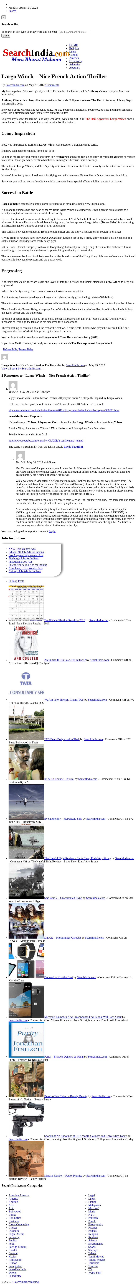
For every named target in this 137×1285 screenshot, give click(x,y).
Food (11, 1243)
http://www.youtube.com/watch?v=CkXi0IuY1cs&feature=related (46, 440)
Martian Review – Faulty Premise (63, 1175)
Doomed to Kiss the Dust (58, 977)
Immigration (15, 1266)
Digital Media (16, 1234)
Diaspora (14, 1230)
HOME (73, 45)
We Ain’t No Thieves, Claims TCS (64, 699)
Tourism (93, 1266)
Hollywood (15, 1259)
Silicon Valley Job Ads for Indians (28, 564)
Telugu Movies (96, 1259)
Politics (92, 1230)
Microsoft (93, 1208)
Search (12, 10)
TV (90, 1269)
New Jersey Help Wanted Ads (25, 568)
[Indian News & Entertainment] (36, 63)
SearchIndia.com (15, 84)
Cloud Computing (19, 1224)
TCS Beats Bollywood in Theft (62, 739)
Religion (93, 1234)
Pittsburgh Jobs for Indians (24, 558)
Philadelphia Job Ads (20, 561)
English (13, 1240)
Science (92, 1240)
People (92, 1221)
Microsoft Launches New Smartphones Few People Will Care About (82, 1016)
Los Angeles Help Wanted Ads (26, 555)
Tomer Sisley (26, 349)
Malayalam (94, 1205)
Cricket (13, 1227)
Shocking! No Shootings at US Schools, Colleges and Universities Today (85, 1135)
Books (12, 1214)
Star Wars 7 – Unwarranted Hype (63, 897)
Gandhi (13, 1250)
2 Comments (52, 84)
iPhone (12, 1272)
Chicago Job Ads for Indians (25, 571)
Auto (11, 1208)
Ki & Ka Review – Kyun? (59, 778)
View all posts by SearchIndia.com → (22, 368)
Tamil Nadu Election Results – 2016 (64, 620)
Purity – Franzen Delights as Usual (63, 1056)
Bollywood (15, 1211)
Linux (91, 1198)
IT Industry (15, 1275)
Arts (11, 1205)
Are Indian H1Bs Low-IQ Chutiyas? (65, 659)
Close (6, 35)
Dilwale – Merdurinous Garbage (62, 937)
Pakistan (93, 1217)
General (13, 1253)
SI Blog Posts (16, 580)
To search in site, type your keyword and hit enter (29, 31)
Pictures (92, 1227)
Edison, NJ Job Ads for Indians (26, 552)
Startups (92, 1250)
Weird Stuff (94, 1272)
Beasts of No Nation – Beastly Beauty (65, 1096)
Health (12, 1256)
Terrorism (93, 1262)
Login (52, 531)
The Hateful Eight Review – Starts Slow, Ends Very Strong (77, 858)
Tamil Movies (96, 1256)
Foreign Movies (17, 1246)
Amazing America (19, 1195)
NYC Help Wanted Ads (22, 548)
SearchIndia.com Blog (25, 1281)
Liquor (92, 1201)
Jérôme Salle (10, 349)
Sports (91, 1246)
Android (13, 1201)
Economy (14, 1237)
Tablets (92, 1253)
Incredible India (17, 1269)
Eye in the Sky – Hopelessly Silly (63, 818)
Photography (95, 1224)
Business (14, 1221)
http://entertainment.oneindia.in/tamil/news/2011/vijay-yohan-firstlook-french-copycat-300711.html (64, 410)
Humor (13, 1262)
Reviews (93, 1237)
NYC (91, 1214)
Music (91, 1211)
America (13, 1198)
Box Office (15, 1217)
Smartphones (95, 1243)
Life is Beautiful (73, 446)
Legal (91, 1195)
